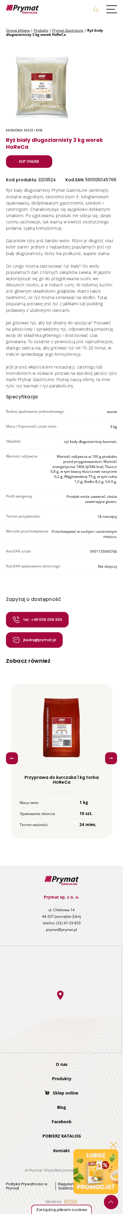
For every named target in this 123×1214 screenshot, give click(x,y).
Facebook (62, 1121)
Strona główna (18, 30)
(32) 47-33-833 (68, 923)
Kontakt (61, 1150)
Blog (61, 1107)
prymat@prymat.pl (61, 929)
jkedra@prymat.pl (39, 639)
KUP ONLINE (29, 161)
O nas (61, 1064)
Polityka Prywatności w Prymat (26, 1186)
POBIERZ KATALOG (61, 1136)
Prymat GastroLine (67, 30)
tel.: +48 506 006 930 (42, 619)
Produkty (41, 30)
